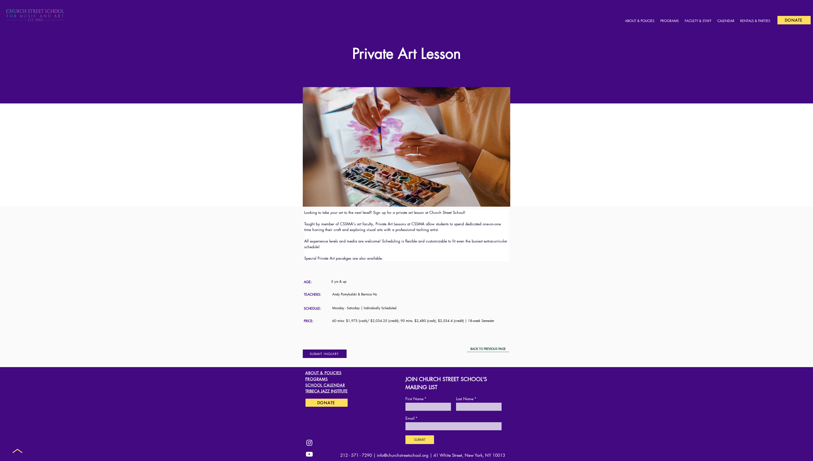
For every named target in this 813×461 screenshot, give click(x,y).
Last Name (466, 398)
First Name (416, 398)
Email (411, 418)
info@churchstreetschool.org (403, 455)
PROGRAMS (316, 379)
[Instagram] (309, 443)
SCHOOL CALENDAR (325, 385)
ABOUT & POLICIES (323, 372)
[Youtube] (309, 454)
